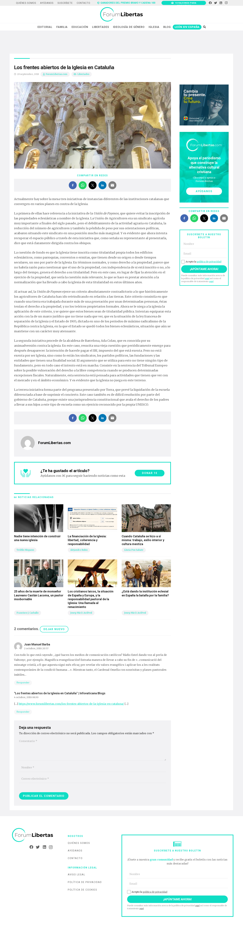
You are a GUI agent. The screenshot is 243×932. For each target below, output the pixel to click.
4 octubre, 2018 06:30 (26, 697)
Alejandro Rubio (79, 550)
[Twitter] (215, 2)
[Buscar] (204, 27)
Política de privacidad (85, 882)
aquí (207, 278)
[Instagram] (226, 2)
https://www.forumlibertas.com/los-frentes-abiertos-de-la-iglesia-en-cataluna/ (71, 703)
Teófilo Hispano (25, 550)
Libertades (83, 74)
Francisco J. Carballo (28, 612)
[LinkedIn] (221, 2)
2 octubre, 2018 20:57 (36, 648)
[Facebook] (210, 2)
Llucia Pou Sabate (133, 550)
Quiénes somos (79, 843)
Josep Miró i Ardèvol (81, 612)
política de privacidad (209, 261)
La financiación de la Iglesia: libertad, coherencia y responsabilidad (87, 540)
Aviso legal (76, 874)
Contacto (75, 858)
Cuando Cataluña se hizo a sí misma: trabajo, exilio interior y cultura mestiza (143, 540)
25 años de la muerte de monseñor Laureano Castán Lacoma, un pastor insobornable (38, 595)
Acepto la (203, 261)
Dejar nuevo (54, 629)
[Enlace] (121, 14)
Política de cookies (82, 889)
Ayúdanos (75, 850)
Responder (23, 682)
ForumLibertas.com (56, 74)
